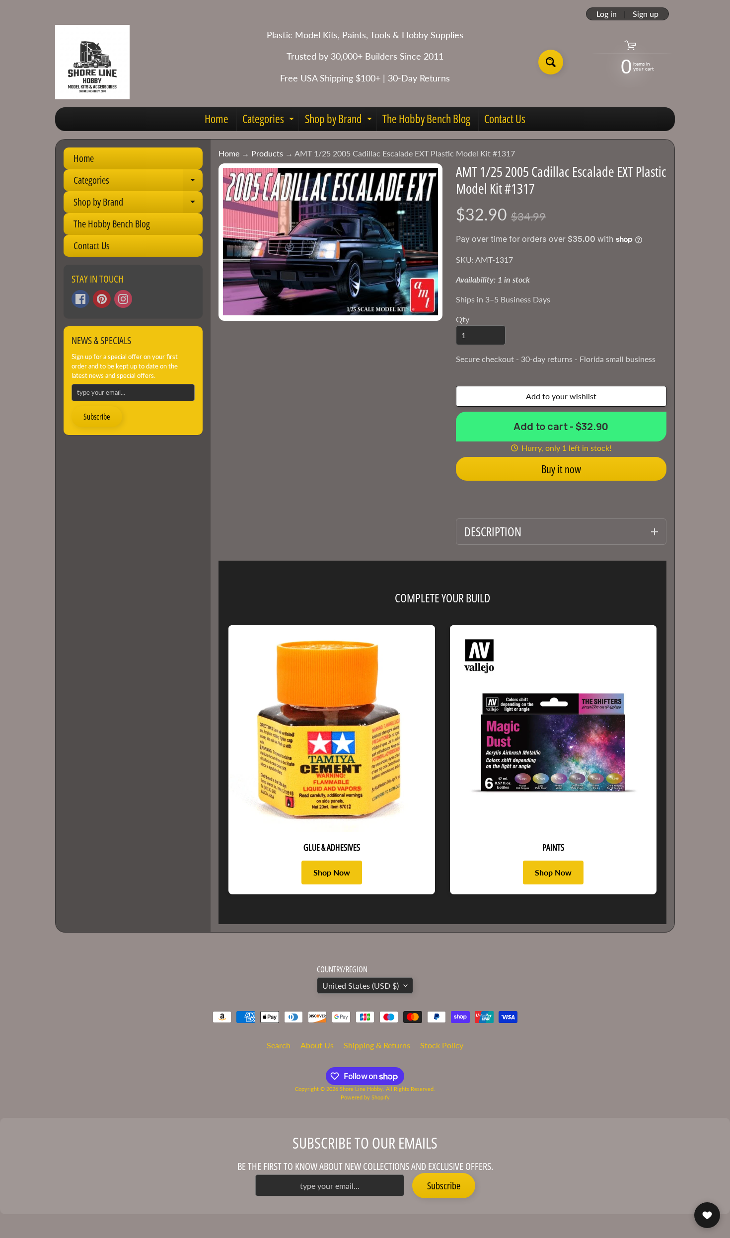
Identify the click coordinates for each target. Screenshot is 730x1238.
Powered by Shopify (365, 1097)
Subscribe (96, 416)
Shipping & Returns (377, 1045)
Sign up (645, 14)
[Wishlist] (707, 1215)
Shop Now (331, 872)
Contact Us (504, 119)
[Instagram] (123, 299)
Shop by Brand (339, 121)
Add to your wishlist (561, 396)
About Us (317, 1045)
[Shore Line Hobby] (92, 62)
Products (267, 153)
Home (216, 119)
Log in (606, 14)
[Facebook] (80, 299)
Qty (462, 319)
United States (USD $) (360, 985)
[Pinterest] (102, 299)
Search (279, 1045)
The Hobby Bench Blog (426, 119)
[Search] (550, 62)
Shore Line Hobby (361, 1089)
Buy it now (561, 468)
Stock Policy (441, 1045)
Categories (269, 121)
